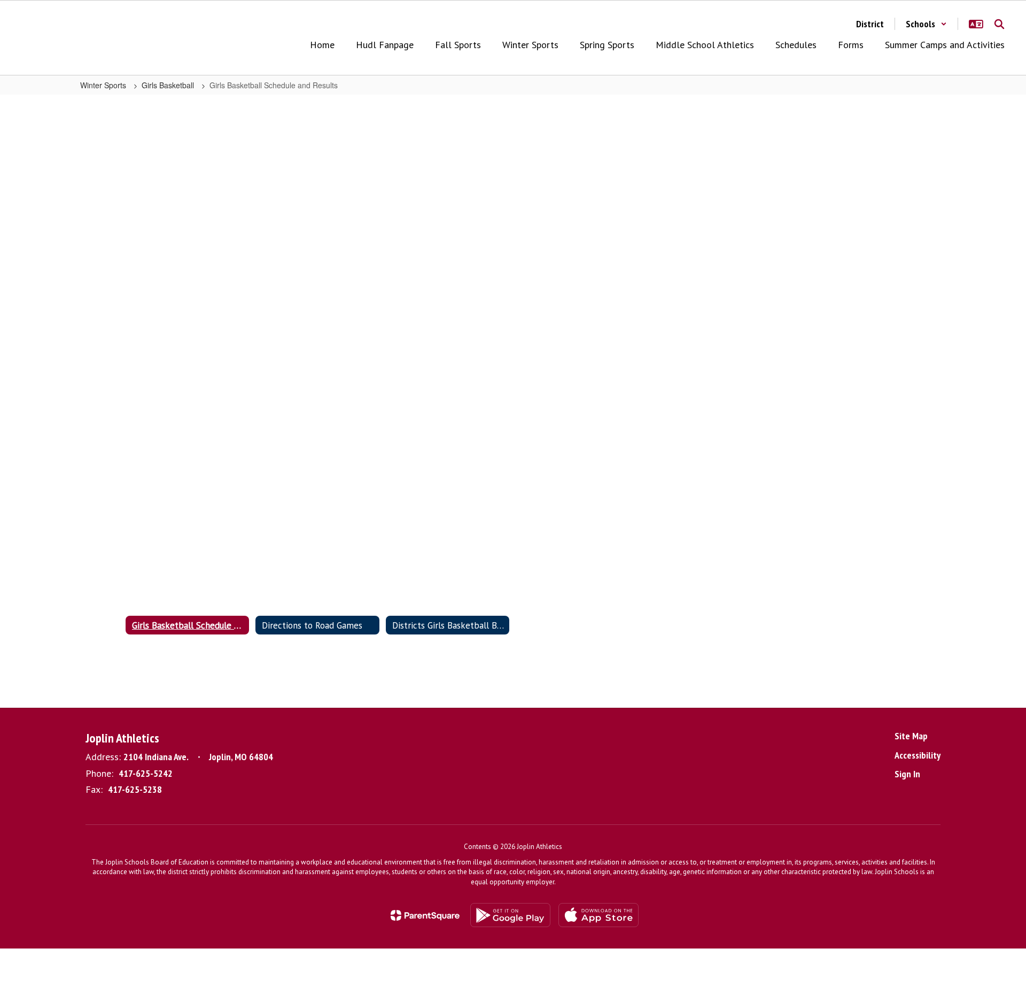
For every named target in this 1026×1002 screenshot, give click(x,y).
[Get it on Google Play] (510, 915)
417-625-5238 (135, 789)
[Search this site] (999, 24)
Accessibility (918, 755)
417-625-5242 (146, 773)
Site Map (911, 736)
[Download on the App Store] (598, 915)
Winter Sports (104, 85)
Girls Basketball (169, 85)
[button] (926, 24)
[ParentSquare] (425, 915)
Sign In (907, 774)
